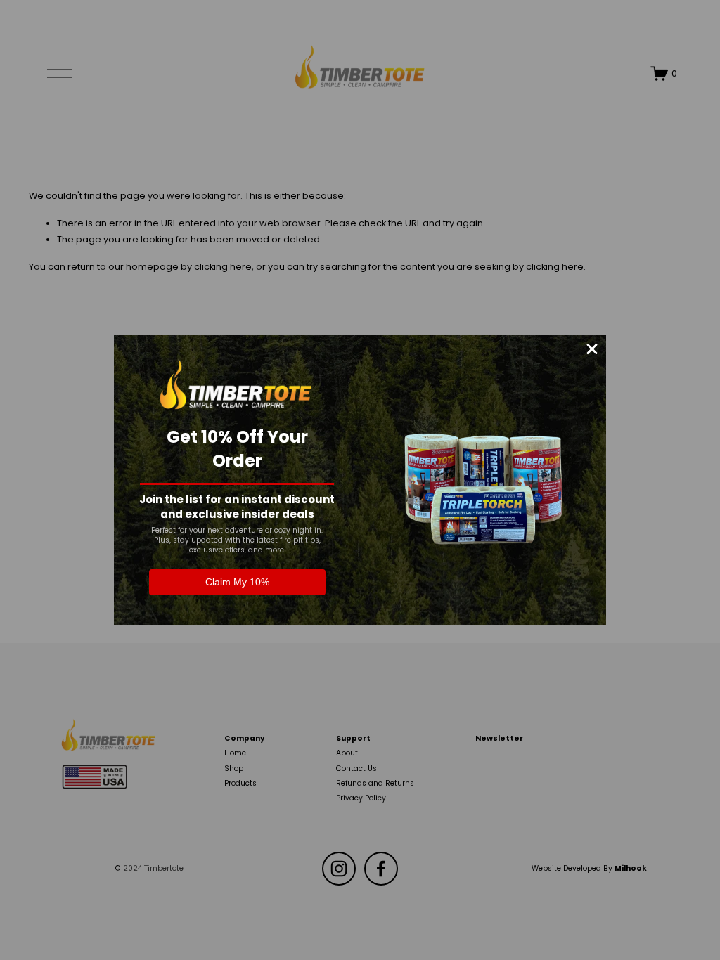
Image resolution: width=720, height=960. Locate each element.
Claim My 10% (237, 582)
